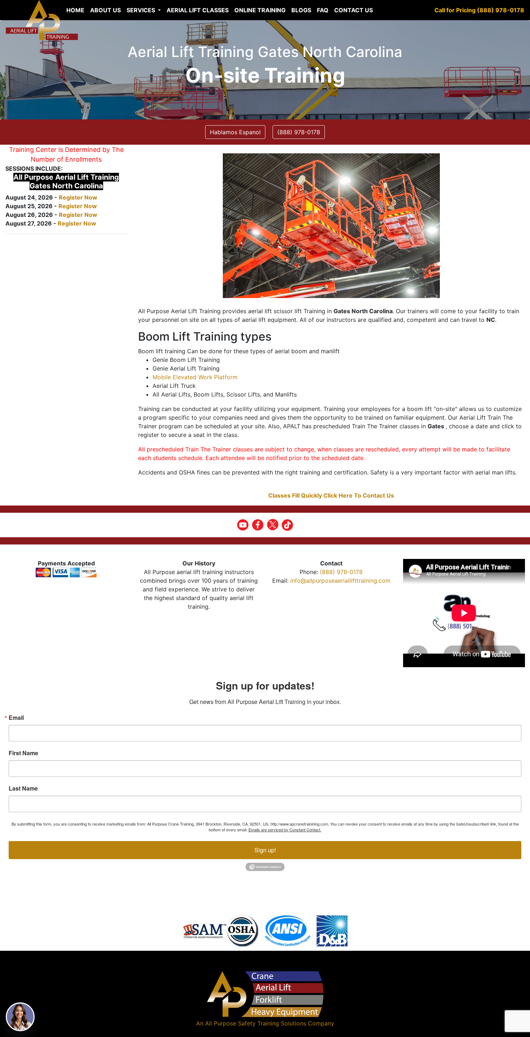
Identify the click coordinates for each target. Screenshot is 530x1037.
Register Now (78, 197)
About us (105, 10)
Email (16, 718)
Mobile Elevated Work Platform (195, 377)
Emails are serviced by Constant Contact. (284, 829)
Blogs (301, 10)
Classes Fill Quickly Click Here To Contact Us (331, 495)
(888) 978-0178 (341, 572)
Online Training (260, 10)
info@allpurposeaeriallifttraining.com (340, 580)
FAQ (322, 10)
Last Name (23, 788)
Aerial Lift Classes (198, 10)
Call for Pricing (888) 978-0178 (479, 10)
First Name (23, 753)
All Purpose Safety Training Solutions (255, 1023)
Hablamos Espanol (235, 132)
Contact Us (353, 10)
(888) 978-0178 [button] (298, 132)
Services (141, 10)
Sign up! (265, 850)
